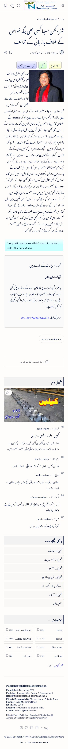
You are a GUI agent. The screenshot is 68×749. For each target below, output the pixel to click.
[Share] (5, 52)
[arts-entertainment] (51, 339)
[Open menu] (62, 6)
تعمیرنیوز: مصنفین (55, 568)
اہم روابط (57, 603)
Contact (30, 718)
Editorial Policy (12, 715)
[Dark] (12, 6)
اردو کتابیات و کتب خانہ (51, 585)
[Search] (18, 6)
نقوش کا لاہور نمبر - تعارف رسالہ (44, 525)
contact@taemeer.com (35, 317)
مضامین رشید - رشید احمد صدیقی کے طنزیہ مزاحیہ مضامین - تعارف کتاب (32, 484)
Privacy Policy (41, 718)
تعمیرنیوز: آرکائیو (55, 594)
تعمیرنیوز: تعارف (55, 550)
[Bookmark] (5, 5)
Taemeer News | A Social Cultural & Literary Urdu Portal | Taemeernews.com (38, 739)
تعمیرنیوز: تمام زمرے (53, 559)
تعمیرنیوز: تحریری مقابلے (52, 577)
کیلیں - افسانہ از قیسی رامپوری (45, 435)
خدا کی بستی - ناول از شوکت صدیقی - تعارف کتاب (35, 465)
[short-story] (43, 428)
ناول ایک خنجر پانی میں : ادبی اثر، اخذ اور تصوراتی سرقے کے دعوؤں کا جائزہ (31, 506)
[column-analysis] (39, 496)
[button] (8, 392)
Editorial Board (45, 715)
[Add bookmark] (11, 52)
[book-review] (42, 458)
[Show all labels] (56, 665)
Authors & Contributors (16, 718)
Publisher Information (29, 715)
